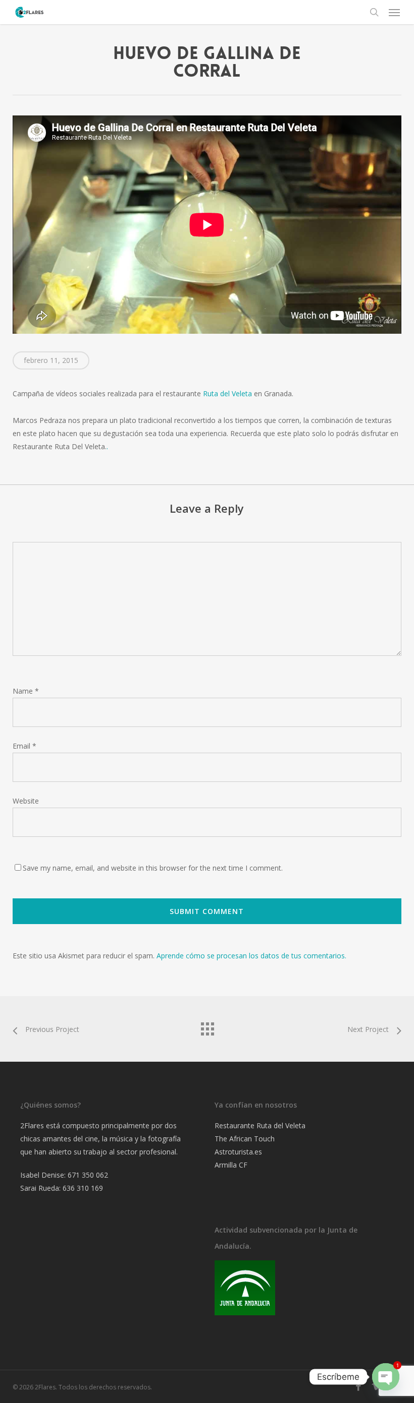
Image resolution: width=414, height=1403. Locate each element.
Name (26, 691)
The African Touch (245, 1138)
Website (26, 801)
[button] (394, 12)
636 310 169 (83, 1188)
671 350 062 (88, 1175)
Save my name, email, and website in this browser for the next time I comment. (153, 868)
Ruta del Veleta (227, 393)
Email (24, 746)
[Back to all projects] (207, 1026)
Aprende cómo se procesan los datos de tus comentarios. (251, 955)
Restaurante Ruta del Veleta (260, 1125)
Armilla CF (231, 1165)
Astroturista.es (238, 1151)
